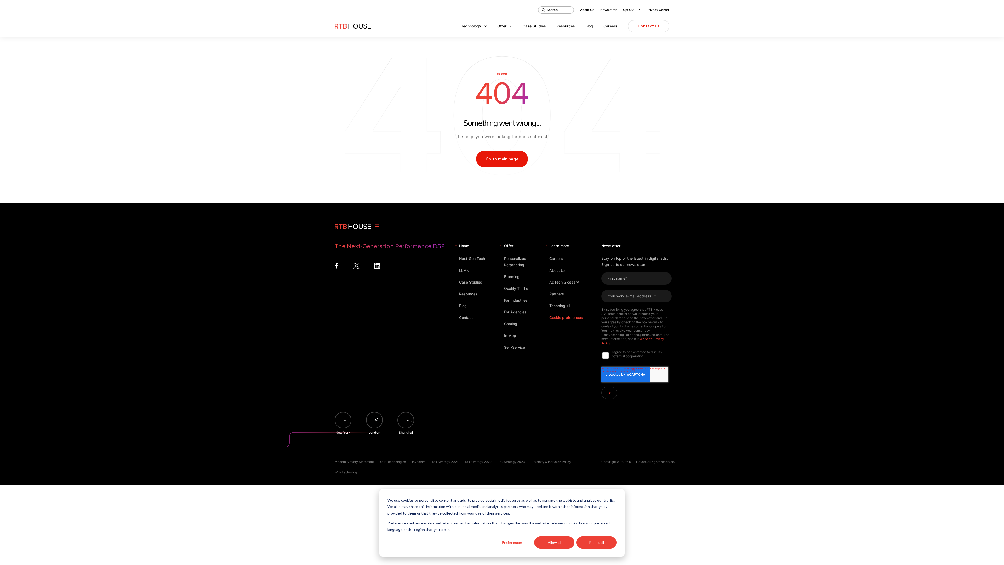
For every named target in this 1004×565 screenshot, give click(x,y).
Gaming (510, 323)
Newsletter (608, 10)
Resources (565, 26)
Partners (556, 294)
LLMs (464, 270)
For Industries (516, 300)
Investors (418, 462)
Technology (471, 26)
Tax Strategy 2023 (511, 462)
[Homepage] (357, 26)
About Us (587, 10)
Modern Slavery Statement (354, 462)
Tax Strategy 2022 (478, 462)
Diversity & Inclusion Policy (551, 462)
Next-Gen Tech (472, 258)
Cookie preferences (566, 317)
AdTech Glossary (564, 282)
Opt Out (629, 10)
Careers (610, 26)
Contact (466, 317)
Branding (512, 276)
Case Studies (534, 26)
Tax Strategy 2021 (445, 462)
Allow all (554, 542)
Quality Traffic (516, 288)
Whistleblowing (346, 472)
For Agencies (515, 312)
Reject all (596, 542)
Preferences (512, 542)
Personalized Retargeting (515, 261)
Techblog (557, 305)
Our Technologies (393, 462)
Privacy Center (658, 10)
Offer (501, 26)
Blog (589, 26)
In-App (510, 335)
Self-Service (514, 347)
